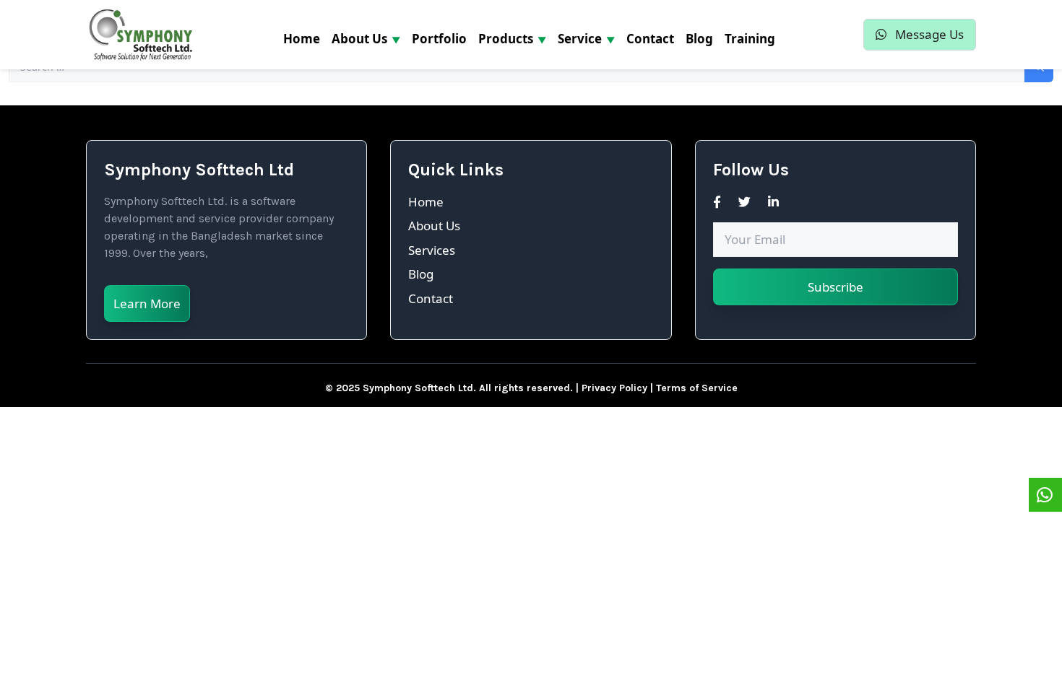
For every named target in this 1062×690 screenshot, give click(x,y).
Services (431, 250)
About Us (434, 225)
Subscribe (835, 287)
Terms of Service (697, 388)
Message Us (928, 34)
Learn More (147, 303)
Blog (420, 274)
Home (426, 201)
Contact (430, 298)
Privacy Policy (614, 388)
